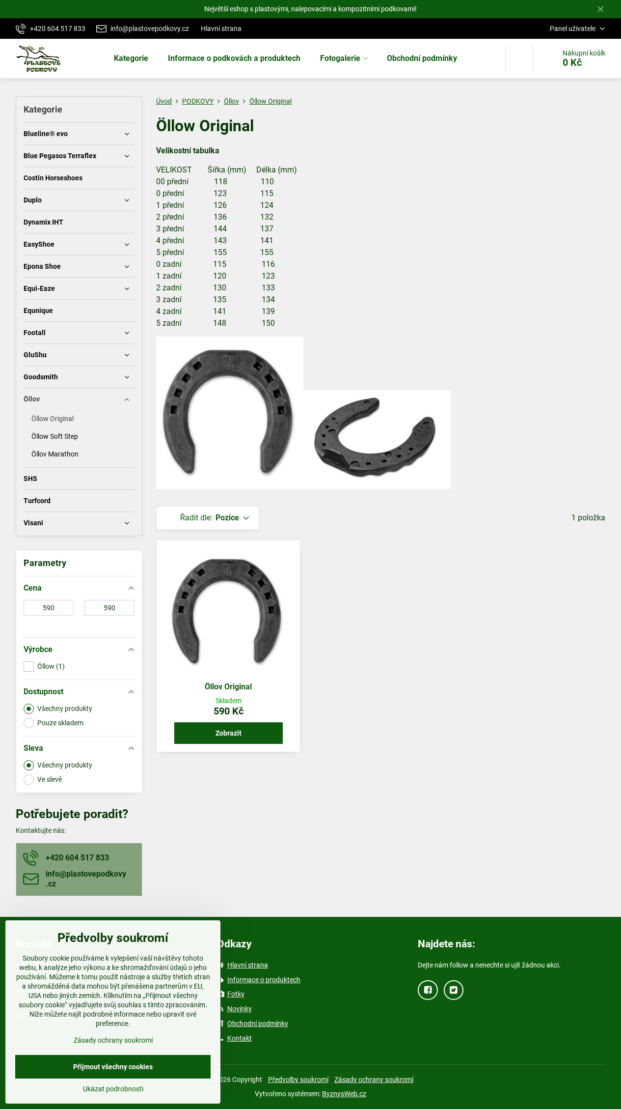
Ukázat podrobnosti (113, 1089)
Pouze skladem (60, 723)
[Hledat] (519, 58)
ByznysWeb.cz (344, 1094)
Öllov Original (228, 686)
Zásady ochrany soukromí (373, 1079)
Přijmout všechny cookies (113, 1067)
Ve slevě (49, 779)
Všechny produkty (64, 708)
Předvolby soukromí (298, 1079)
